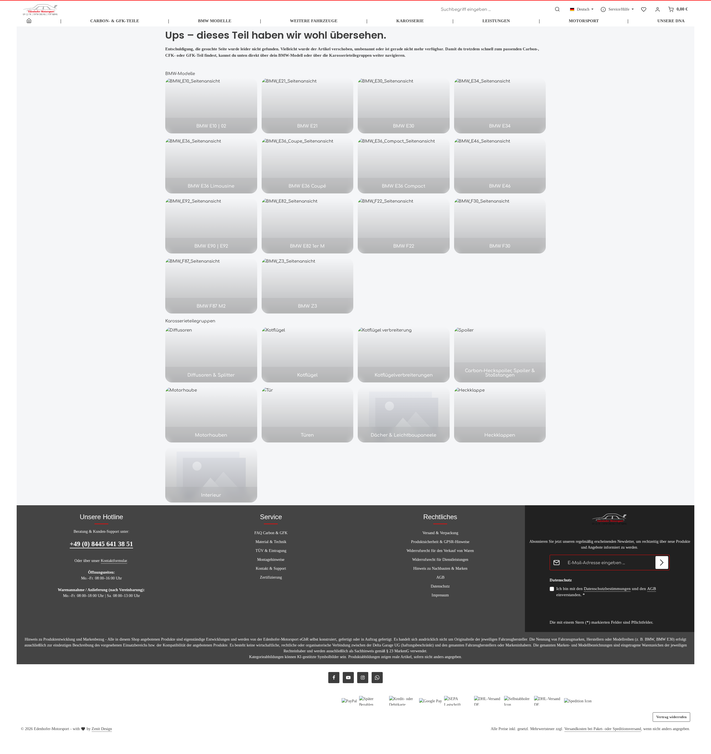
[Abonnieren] (662, 562)
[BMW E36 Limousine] (211, 165)
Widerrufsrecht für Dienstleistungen (440, 560)
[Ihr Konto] (657, 9)
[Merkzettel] (643, 9)
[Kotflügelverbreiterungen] (404, 354)
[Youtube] (348, 677)
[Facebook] (333, 677)
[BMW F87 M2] (211, 285)
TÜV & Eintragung (271, 551)
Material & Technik (271, 542)
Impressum (440, 595)
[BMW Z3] (308, 285)
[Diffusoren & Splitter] (211, 354)
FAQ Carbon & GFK (270, 533)
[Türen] (308, 414)
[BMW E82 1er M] (308, 225)
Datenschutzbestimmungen (607, 588)
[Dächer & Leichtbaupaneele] (404, 414)
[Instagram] (362, 677)
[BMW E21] (308, 105)
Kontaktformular (114, 561)
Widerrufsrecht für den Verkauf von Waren (440, 551)
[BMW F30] (500, 225)
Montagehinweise (270, 560)
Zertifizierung (271, 577)
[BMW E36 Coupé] (308, 165)
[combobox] (494, 9)
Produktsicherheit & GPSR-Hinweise (440, 542)
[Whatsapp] (377, 677)
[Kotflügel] (308, 354)
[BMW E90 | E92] (211, 225)
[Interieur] (211, 474)
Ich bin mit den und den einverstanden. (606, 591)
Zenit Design (102, 729)
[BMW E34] (500, 105)
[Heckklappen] (500, 414)
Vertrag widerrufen (671, 717)
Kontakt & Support (271, 568)
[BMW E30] (404, 105)
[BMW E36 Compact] (404, 165)
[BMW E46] (500, 165)
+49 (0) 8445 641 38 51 (101, 544)
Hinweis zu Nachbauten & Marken (440, 568)
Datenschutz (440, 586)
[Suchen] (557, 9)
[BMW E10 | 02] (211, 105)
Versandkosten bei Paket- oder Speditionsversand (602, 729)
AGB (440, 577)
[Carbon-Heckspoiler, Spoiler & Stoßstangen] (500, 354)
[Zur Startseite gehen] (40, 9)
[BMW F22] (404, 225)
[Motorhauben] (211, 414)
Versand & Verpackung (440, 533)
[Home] (29, 21)
